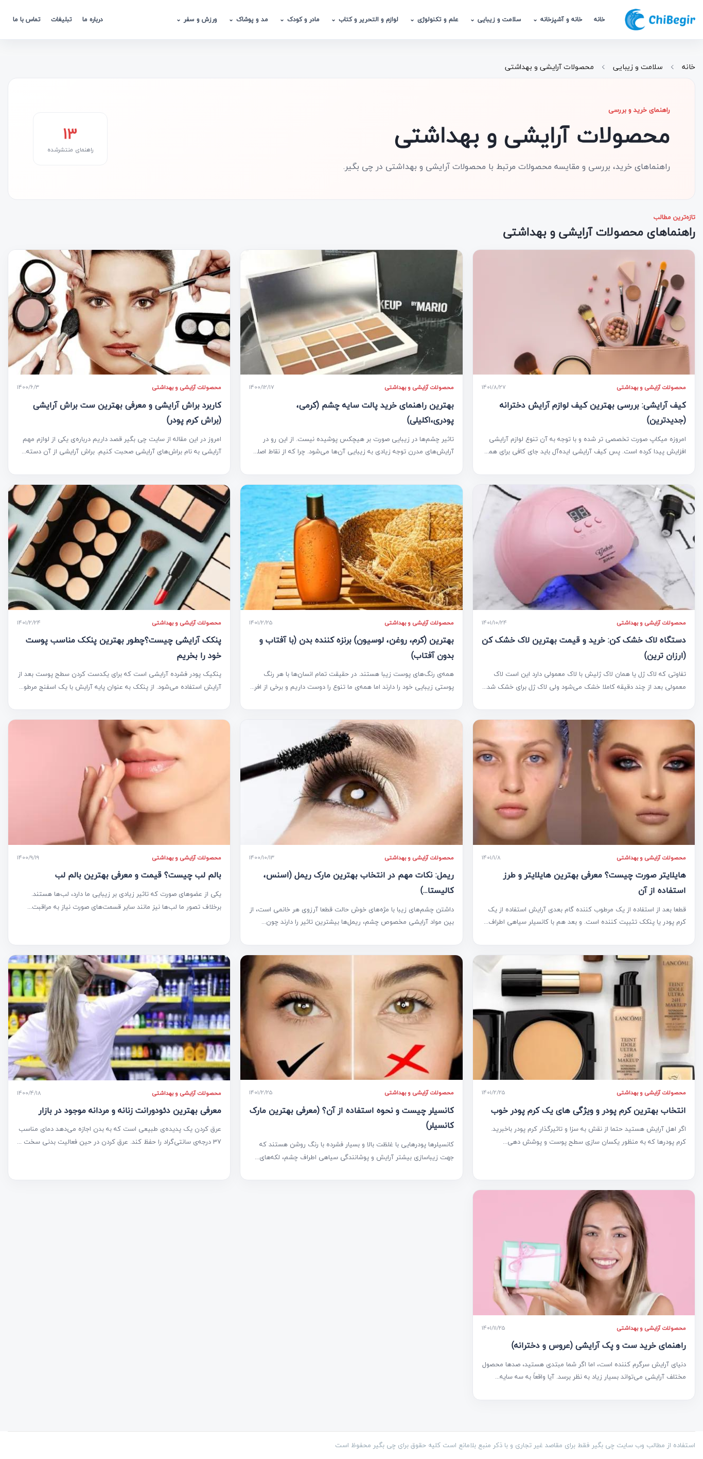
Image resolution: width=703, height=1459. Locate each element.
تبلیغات (61, 19)
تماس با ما (27, 19)
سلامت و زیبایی (638, 66)
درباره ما (92, 19)
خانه (599, 19)
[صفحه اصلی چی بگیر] (660, 19)
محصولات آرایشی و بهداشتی (549, 66)
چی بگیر (384, 1445)
